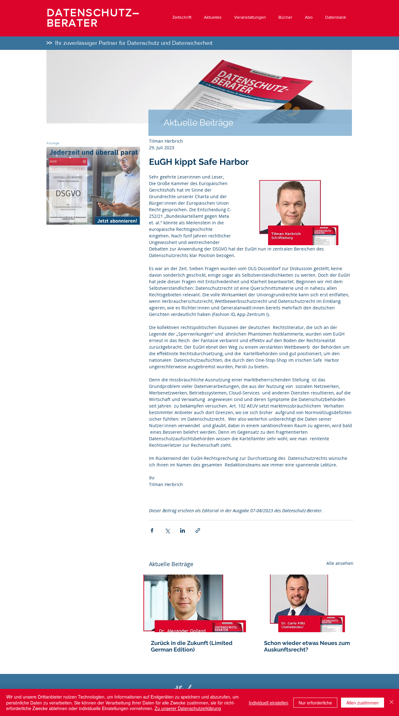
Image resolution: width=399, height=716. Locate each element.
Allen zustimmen (362, 702)
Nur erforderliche (315, 702)
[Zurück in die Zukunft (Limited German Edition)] (194, 603)
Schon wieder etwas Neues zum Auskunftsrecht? (307, 646)
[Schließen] (391, 702)
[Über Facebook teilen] (152, 530)
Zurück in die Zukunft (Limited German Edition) (192, 646)
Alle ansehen (339, 563)
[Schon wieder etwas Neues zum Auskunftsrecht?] (308, 603)
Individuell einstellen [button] (268, 702)
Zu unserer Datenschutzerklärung (188, 708)
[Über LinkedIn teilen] (182, 530)
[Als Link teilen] (198, 530)
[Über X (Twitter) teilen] (167, 530)
